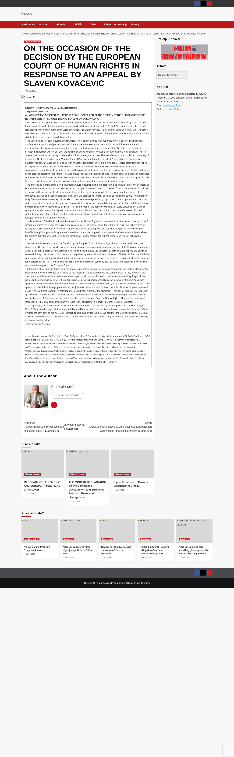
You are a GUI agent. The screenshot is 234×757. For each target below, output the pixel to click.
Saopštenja (68, 539)
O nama (43, 24)
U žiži (78, 24)
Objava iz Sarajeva (32, 42)
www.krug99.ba (171, 109)
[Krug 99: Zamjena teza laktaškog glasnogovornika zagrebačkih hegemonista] (194, 531)
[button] (211, 24)
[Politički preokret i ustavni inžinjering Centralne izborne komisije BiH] (156, 531)
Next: (120, 426)
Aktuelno (61, 24)
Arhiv (92, 24)
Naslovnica (28, 24)
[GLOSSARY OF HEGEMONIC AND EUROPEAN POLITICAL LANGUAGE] (42, 464)
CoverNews (126, 583)
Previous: (44, 426)
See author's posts (67, 395)
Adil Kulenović (62, 386)
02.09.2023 (31, 91)
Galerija (135, 24)
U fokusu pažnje (32, 539)
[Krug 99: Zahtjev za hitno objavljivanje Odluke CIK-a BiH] (78, 531)
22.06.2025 (120, 490)
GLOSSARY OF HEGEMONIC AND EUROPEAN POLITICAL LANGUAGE (42, 486)
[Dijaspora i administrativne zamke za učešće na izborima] (117, 531)
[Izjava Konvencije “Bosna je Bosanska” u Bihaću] (132, 464)
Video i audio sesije (115, 24)
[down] (50, 24)
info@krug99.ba (171, 105)
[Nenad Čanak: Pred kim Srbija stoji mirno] (39, 531)
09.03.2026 (30, 494)
